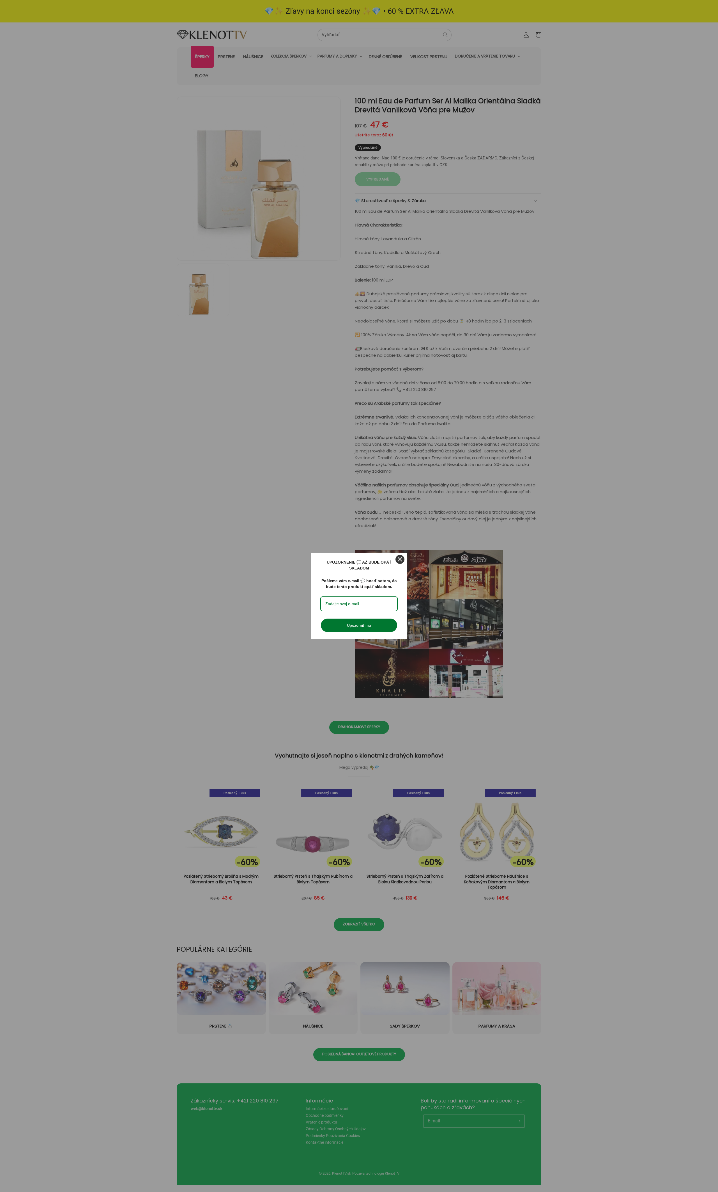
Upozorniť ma (359, 625)
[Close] (400, 559)
